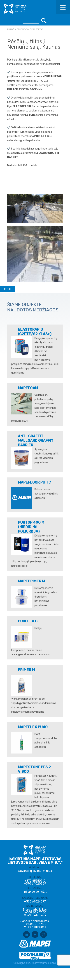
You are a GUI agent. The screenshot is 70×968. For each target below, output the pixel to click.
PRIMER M (26, 670)
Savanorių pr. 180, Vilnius (35, 871)
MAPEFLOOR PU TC (34, 482)
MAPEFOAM (28, 388)
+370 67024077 (35, 901)
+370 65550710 (35, 880)
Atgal (7, 289)
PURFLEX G (28, 621)
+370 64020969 (35, 883)
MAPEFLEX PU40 (33, 727)
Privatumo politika (46, 963)
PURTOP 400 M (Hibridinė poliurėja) (31, 526)
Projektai (23, 29)
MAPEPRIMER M (31, 581)
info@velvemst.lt (35, 891)
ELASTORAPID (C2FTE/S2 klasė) (35, 331)
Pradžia (11, 29)
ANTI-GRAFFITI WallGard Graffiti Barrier (36, 440)
